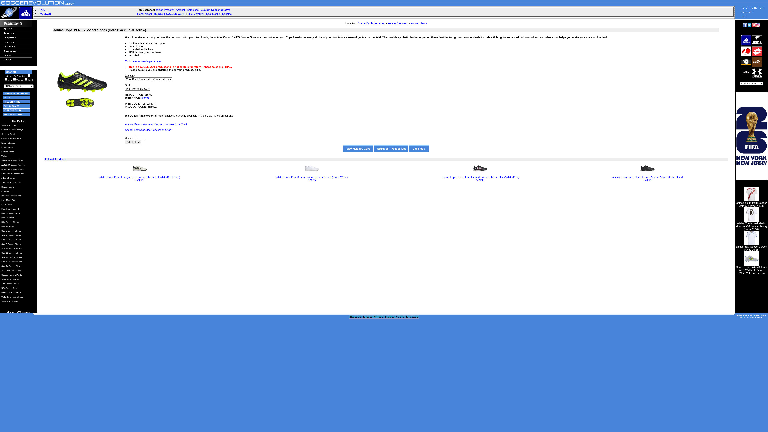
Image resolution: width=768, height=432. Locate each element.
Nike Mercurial (195, 13)
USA (42, 10)
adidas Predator (165, 9)
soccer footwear (397, 23)
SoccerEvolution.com (371, 23)
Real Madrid (213, 13)
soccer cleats (419, 23)
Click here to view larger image (143, 61)
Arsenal (180, 9)
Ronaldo (227, 13)
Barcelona (193, 9)
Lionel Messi (144, 13)
